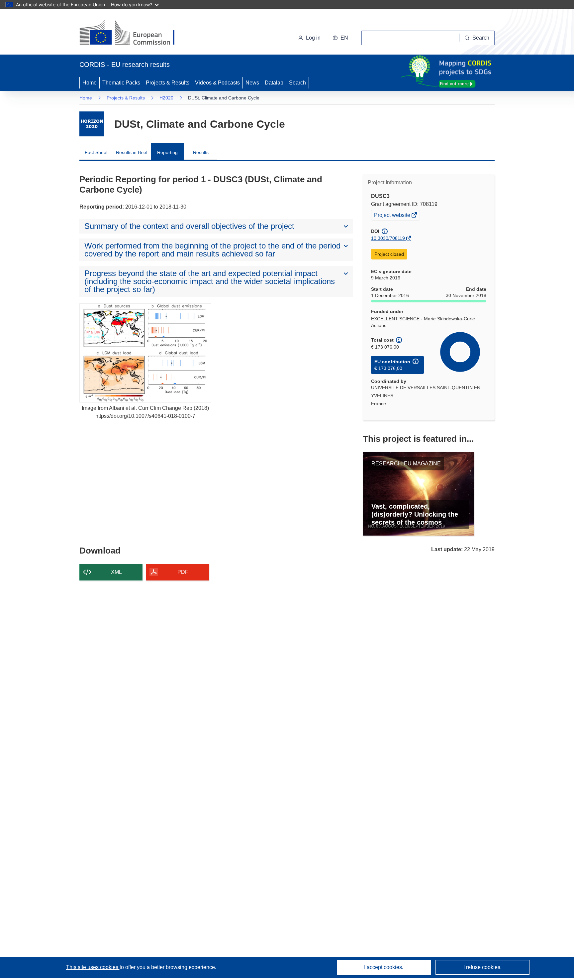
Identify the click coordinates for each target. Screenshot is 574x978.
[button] (340, 38)
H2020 (166, 97)
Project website (393, 216)
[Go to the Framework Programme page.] (91, 123)
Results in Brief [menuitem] (131, 152)
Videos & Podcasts (217, 82)
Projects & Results (167, 82)
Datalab (274, 82)
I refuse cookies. (482, 967)
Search (297, 82)
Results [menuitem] (201, 152)
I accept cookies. (383, 967)
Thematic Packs (121, 82)
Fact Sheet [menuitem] (96, 152)
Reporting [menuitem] (167, 152)
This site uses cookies (93, 967)
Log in (313, 38)
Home (89, 82)
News (252, 82)
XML (116, 572)
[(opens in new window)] (133, 33)
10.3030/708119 (388, 238)
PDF (182, 572)
